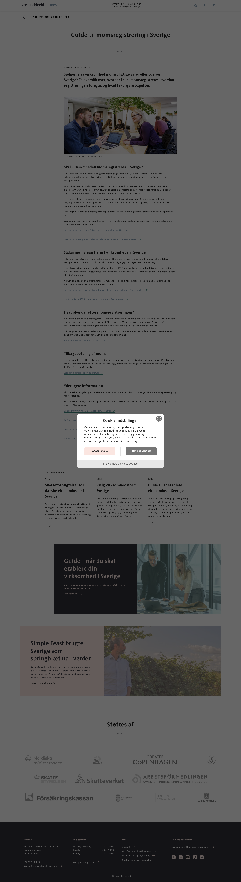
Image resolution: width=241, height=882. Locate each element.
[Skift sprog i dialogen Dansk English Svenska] (158, 419)
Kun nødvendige (141, 451)
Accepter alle (100, 451)
